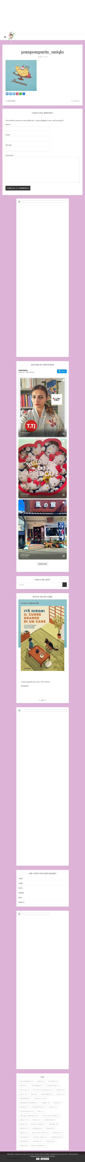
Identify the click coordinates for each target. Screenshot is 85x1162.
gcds (34, 1094)
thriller (50, 1141)
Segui (63, 371)
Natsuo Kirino (38, 1124)
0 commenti (75, 101)
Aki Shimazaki (26, 1081)
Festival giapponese (42, 1090)
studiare (25, 1137)
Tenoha (37, 1141)
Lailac (53, 1107)
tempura (24, 1141)
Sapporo (21, 902)
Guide (60, 1094)
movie (23, 1124)
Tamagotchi (57, 1137)
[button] (39, 700)
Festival (24, 1090)
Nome (8, 124)
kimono (24, 1107)
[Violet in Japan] (11, 37)
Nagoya (21, 893)
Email (7, 135)
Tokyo (20, 878)
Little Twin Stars (50, 1115)
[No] (82, 1157)
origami (53, 1124)
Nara (20, 897)
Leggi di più (44, 1159)
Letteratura (27, 1111)
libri (40, 1111)
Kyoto (20, 888)
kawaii (46, 1103)
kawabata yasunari (29, 1103)
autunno (53, 1081)
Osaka (20, 883)
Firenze (60, 1090)
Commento (9, 155)
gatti (23, 1094)
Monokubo (50, 1120)
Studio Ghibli (40, 1137)
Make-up (24, 1120)
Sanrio (24, 1132)
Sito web (8, 145)
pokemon (37, 1128)
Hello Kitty (40, 1098)
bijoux (24, 1085)
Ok (38, 1159)
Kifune (57, 1103)
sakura (50, 1128)
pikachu (24, 1128)
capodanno (37, 1085)
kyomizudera (38, 1107)
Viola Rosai (11, 101)
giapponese (47, 1094)
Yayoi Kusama (38, 1145)
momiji (37, 1120)
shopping (58, 1132)
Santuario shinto (40, 1132)
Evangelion (53, 1085)
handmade (25, 1098)
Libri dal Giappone (29, 1115)
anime (40, 1081)
